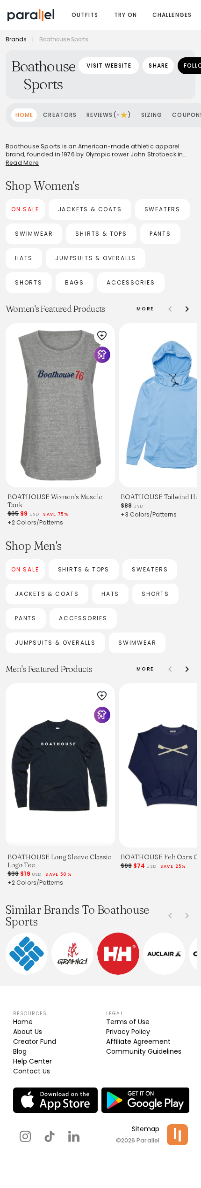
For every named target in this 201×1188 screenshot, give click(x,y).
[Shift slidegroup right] (187, 309)
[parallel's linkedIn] (74, 1136)
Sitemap (145, 1129)
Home (23, 1021)
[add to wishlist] (101, 335)
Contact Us (31, 1071)
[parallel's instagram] (25, 1136)
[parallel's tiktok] (49, 1136)
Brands (16, 39)
